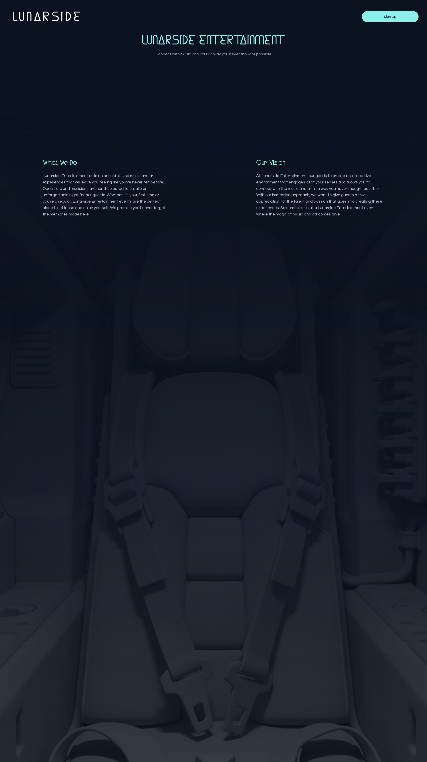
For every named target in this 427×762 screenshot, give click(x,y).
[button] (390, 16)
